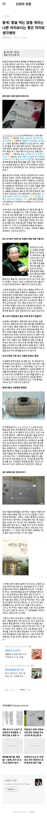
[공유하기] (10, 690)
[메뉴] (4, 4)
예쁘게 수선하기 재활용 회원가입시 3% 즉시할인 (15, 650)
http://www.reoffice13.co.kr (17, 665)
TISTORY (24, 812)
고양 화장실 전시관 (13, 72)
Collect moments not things (17, 784)
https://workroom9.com (16, 646)
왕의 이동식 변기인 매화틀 (23, 375)
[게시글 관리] (13, 690)
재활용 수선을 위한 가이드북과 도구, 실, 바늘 (15, 655)
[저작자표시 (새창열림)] (29, 690)
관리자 (32, 812)
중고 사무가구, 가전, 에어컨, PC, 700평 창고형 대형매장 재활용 (15, 675)
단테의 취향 (23, 4)
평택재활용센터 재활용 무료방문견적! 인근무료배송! (15, 669)
